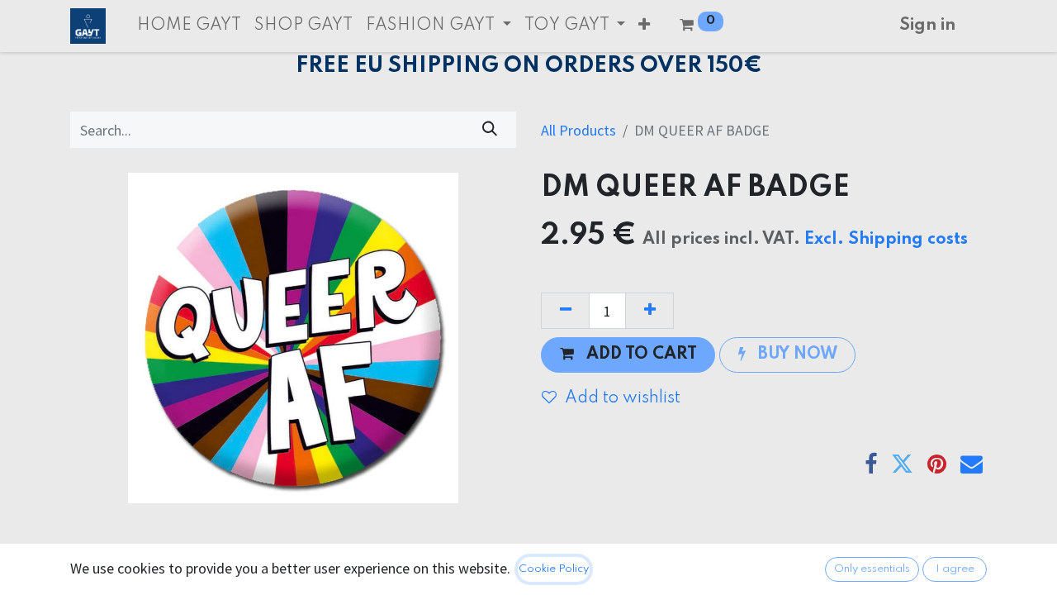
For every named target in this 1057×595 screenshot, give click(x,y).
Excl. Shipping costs (886, 239)
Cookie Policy (554, 569)
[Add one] (649, 310)
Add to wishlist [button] (622, 398)
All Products (578, 130)
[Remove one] (565, 310)
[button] (644, 26)
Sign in (927, 25)
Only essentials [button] (872, 569)
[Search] (490, 129)
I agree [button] (955, 569)
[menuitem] (189, 26)
